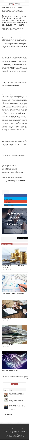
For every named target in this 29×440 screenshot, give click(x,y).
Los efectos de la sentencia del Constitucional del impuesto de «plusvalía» (16, 400)
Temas (10, 390)
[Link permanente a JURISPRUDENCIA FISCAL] (14, 309)
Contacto (22, 436)
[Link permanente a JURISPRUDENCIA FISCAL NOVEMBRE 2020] (14, 283)
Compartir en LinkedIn (9, 205)
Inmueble (6, 431)
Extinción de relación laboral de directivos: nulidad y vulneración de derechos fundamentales (17, 407)
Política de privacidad (18, 435)
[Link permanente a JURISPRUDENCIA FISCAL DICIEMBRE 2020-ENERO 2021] (14, 256)
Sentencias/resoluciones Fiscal (10, 370)
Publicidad (16, 436)
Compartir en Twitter (8, 199)
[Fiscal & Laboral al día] (14, 4)
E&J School (11, 431)
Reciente (6, 390)
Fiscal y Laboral (19, 430)
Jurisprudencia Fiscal (7, 344)
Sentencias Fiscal (9, 7)
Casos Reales (12, 430)
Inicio (3, 7)
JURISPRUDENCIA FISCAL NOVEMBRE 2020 (13, 293)
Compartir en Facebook (9, 196)
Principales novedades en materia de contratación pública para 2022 (16, 394)
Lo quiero (5, 192)
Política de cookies (9, 436)
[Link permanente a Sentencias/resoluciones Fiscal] (14, 360)
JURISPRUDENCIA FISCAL (8, 318)
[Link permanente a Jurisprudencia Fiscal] (14, 334)
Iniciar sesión (14, 384)
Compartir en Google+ (9, 202)
